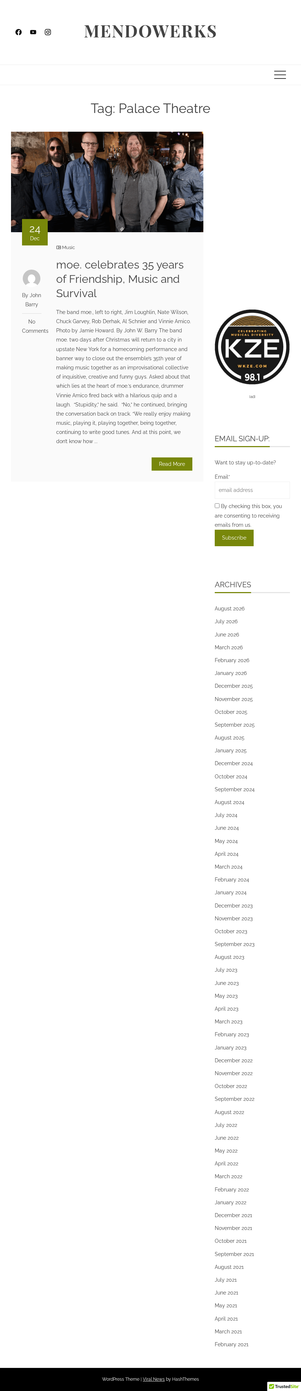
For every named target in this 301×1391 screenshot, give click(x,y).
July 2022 (226, 1125)
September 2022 (234, 1099)
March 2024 (229, 867)
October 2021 (231, 1241)
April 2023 (226, 1009)
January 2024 (231, 892)
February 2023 (232, 1034)
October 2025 (231, 712)
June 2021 (226, 1293)
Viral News (154, 1379)
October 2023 (231, 931)
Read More (172, 464)
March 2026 (229, 647)
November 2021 (233, 1228)
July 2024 (226, 815)
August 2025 (229, 738)
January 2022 (230, 1202)
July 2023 (226, 970)
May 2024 (226, 841)
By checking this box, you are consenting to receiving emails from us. (248, 515)
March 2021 (228, 1332)
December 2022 (234, 1060)
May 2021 (226, 1305)
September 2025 (235, 725)
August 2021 (229, 1267)
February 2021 (232, 1344)
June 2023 (227, 983)
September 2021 (234, 1254)
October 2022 (231, 1086)
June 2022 (227, 1138)
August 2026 (229, 608)
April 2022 (226, 1164)
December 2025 (234, 686)
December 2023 (234, 906)
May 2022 (226, 1151)
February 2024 (232, 880)
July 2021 (226, 1280)
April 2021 (226, 1319)
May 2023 (226, 996)
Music (68, 247)
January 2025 (231, 750)
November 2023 (234, 918)
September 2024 (235, 789)
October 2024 (231, 777)
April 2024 (227, 854)
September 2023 (234, 944)
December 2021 (233, 1215)
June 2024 (227, 828)
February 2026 (232, 660)
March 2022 (228, 1176)
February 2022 (232, 1190)
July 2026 (226, 621)
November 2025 (234, 699)
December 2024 (234, 763)
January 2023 (230, 1048)
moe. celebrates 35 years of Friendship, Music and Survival (120, 279)
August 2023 (229, 957)
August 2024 (229, 802)
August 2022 (229, 1112)
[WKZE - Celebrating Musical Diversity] (252, 346)
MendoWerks (150, 30)
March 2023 (228, 1022)
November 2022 (234, 1073)
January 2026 (231, 673)
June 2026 (227, 635)
